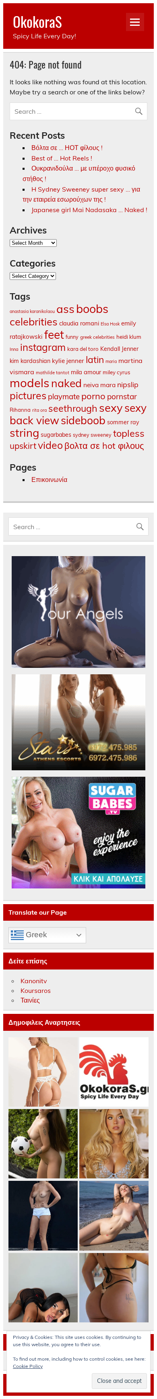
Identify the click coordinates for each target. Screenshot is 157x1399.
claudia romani (79, 323)
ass (65, 309)
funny (72, 337)
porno (93, 396)
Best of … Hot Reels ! (61, 158)
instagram (43, 347)
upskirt (23, 445)
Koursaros (36, 990)
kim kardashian (30, 361)
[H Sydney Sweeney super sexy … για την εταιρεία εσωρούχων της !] (114, 1144)
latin (95, 359)
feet (54, 334)
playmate (64, 396)
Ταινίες (30, 1000)
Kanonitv (34, 981)
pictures (28, 395)
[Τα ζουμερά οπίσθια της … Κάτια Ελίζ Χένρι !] (114, 1288)
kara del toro (83, 349)
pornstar (122, 396)
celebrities (34, 321)
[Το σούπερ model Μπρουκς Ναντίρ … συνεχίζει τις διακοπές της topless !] (43, 1216)
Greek (35, 934)
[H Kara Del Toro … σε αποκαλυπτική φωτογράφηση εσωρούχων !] (43, 1072)
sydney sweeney (92, 435)
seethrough (72, 408)
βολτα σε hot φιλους (104, 445)
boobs (92, 308)
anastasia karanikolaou (32, 311)
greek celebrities (97, 337)
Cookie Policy (28, 1366)
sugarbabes (56, 434)
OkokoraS (37, 21)
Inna (14, 349)
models (30, 382)
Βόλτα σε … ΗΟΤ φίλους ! (67, 148)
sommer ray (123, 422)
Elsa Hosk (110, 324)
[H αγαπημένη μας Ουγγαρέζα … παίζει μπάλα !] (43, 1144)
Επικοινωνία (49, 479)
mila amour (86, 372)
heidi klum (128, 337)
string (24, 433)
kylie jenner (68, 361)
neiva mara (99, 385)
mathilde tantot (52, 372)
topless (129, 433)
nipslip (127, 384)
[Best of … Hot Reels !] (114, 1072)
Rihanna (20, 410)
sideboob (83, 420)
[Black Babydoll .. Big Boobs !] (43, 1288)
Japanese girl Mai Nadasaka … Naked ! (89, 210)
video (50, 445)
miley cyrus (116, 372)
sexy (111, 407)
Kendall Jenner (119, 348)
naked (66, 383)
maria (111, 361)
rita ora (39, 410)
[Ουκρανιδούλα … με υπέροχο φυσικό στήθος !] (114, 1216)
